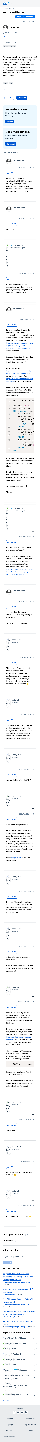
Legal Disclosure (30, 1425)
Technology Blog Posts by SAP (16, 1304)
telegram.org (16, 858)
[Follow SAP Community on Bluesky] (18, 1412)
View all (6, 1400)
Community (15, 3)
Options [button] (36, 17)
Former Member (16, 28)
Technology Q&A (10, 8)
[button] (4, 37)
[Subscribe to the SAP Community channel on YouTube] (22, 1412)
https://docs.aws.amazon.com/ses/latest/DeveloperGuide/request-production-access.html (20, 571)
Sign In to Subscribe (25, 17)
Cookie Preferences (10, 1437)
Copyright (9, 1425)
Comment (22, 98)
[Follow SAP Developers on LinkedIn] (26, 1412)
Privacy (10, 1419)
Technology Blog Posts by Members (18, 1282)
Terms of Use (30, 1419)
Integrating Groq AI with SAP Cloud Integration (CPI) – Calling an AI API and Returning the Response (18, 1277)
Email (5, 83)
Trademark (10, 1431)
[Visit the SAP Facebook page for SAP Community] (14, 1412)
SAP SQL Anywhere (9, 46)
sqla (11, 83)
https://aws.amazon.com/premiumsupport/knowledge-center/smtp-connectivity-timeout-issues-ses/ (20, 345)
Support (30, 1431)
